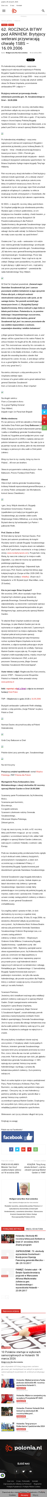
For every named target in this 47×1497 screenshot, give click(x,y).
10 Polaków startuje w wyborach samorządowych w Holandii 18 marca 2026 (21, 1355)
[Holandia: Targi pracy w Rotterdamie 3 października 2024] (7, 1426)
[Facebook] (16, 1471)
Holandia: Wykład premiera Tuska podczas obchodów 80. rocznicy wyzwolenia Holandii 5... (30, 1382)
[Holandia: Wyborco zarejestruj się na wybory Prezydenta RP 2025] (7, 1398)
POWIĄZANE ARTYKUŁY (13, 1229)
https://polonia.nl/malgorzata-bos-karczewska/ (23, 1202)
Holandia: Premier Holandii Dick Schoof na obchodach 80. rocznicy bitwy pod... (30, 1411)
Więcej (35, 1495)
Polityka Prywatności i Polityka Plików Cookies (23, 1487)
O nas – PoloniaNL (23, 1481)
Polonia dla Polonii (23, 775)
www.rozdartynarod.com (17, 553)
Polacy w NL (6, 1348)
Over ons (4, 5)
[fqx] (4, 1475)
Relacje (11, 25)
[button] (43, 10)
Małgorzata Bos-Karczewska (17, 53)
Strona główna (6, 21)
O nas (12, 5)
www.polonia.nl (7, 682)
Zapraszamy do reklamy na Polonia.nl (17, 1484)
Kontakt (19, 5)
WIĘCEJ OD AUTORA (34, 1229)
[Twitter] (23, 1471)
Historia (17, 21)
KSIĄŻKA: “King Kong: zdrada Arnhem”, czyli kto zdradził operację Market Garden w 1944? (35, 1168)
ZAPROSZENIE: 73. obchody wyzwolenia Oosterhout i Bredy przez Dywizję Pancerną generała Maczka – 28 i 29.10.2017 (30, 1257)
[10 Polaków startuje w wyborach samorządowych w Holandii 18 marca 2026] (23, 1333)
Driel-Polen (13, 692)
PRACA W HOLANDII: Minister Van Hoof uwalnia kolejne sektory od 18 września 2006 (11, 1168)
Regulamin (38, 1484)
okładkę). (26, 577)
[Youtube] (30, 1471)
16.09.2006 (36, 699)
